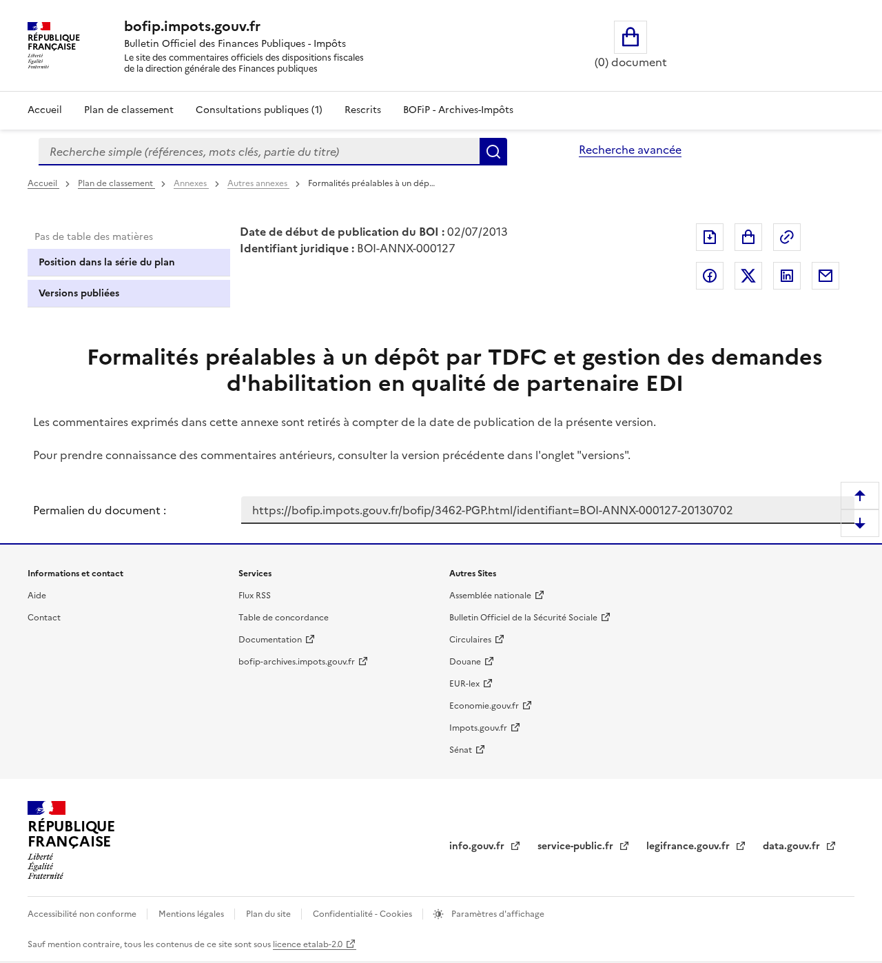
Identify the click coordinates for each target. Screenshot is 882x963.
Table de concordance (283, 617)
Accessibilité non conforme (83, 914)
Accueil (45, 110)
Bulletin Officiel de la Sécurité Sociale (523, 617)
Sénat (460, 750)
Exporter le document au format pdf (710, 237)
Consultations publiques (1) (259, 110)
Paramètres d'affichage (496, 914)
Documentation (270, 639)
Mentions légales (192, 914)
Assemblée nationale (490, 595)
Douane (465, 662)
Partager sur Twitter (748, 276)
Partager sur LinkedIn (787, 276)
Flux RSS (254, 595)
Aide (37, 595)
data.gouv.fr (793, 846)
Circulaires (470, 639)
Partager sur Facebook (710, 276)
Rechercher (493, 151)
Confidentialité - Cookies (363, 914)
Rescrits (363, 110)
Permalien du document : (99, 510)
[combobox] (259, 151)
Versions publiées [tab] (79, 293)
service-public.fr (576, 846)
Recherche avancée (630, 149)
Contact (44, 617)
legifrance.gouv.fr (689, 846)
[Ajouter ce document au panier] (748, 237)
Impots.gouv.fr (478, 728)
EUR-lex (464, 684)
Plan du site (269, 914)
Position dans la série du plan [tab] (107, 262)
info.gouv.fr (478, 846)
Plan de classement (129, 110)
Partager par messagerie (825, 276)
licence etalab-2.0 (307, 944)
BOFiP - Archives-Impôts (458, 110)
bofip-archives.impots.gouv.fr (296, 662)
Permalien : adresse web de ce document (787, 237)
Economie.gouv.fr (484, 706)
